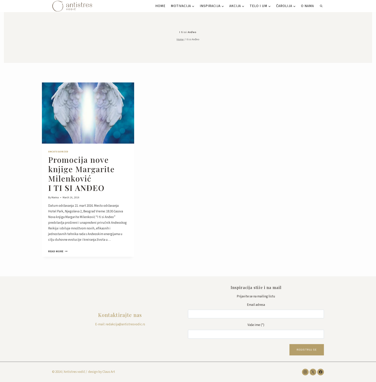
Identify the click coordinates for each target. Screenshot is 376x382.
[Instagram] (305, 372)
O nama (307, 6)
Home (160, 6)
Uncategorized (58, 151)
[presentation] (88, 113)
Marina (55, 197)
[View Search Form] (321, 6)
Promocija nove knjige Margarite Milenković (81, 173)
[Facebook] (320, 372)
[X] (313, 372)
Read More (58, 251)
